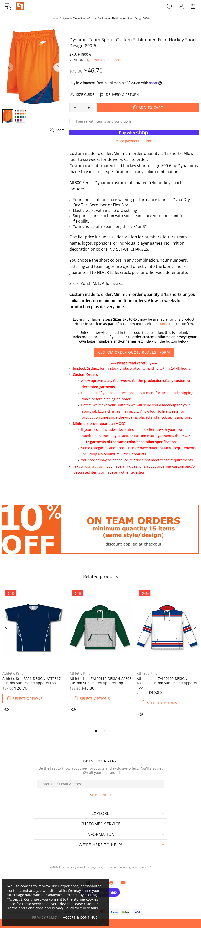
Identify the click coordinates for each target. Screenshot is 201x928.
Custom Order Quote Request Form (134, 352)
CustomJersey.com (20, 6)
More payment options (134, 141)
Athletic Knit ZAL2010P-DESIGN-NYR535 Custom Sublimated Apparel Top (167, 683)
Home (54, 18)
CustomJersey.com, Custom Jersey (80, 867)
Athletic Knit (12, 673)
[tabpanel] (33, 655)
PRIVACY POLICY (45, 917)
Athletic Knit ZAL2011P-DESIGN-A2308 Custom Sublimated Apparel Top (100, 680)
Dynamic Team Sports (103, 60)
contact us (166, 324)
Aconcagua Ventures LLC (135, 867)
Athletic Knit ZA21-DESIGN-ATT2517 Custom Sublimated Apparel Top (31, 680)
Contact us (90, 393)
